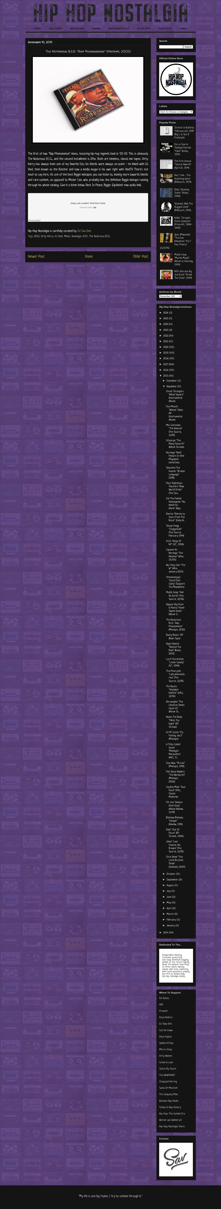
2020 (166, 347)
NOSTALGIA (77, 28)
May (169, 902)
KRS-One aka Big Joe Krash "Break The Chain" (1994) (183, 275)
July (169, 891)
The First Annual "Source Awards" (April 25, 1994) (182, 164)
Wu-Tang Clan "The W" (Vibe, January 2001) (175, 568)
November (172, 386)
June (169, 897)
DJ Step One (165, 1023)
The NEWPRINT (167, 1075)
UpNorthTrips (166, 1043)
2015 (166, 375)
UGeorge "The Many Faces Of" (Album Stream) (175, 444)
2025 (166, 318)
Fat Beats (164, 998)
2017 (166, 364)
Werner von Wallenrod (170, 1120)
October (171, 874)
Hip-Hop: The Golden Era (172, 1113)
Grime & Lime (166, 1062)
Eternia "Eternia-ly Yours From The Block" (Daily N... (175, 517)
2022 (166, 335)
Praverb (163, 1011)
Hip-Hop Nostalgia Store (172, 1126)
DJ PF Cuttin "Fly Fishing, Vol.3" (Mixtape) (174, 735)
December (172, 380)
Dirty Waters (165, 1056)
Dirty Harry (47, 236)
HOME (37, 28)
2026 (166, 312)
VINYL (183, 28)
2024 (166, 324)
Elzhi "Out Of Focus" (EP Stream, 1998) (175, 833)
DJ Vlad (59, 236)
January (171, 925)
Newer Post (36, 257)
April (169, 908)
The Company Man (168, 1094)
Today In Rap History (170, 1107)
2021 (166, 341)
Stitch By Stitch (167, 1068)
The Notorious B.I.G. (99, 236)
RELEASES (55, 28)
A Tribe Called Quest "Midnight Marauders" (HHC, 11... (173, 751)
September (173, 879)
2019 (166, 353)
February (172, 919)
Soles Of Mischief (168, 1088)
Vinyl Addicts (165, 1017)
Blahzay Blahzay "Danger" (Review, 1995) (174, 821)
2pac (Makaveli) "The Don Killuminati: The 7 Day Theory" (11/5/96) (175, 241)
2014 (166, 932)
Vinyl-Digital (165, 1036)
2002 (36, 236)
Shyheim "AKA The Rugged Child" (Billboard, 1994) (183, 207)
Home (89, 257)
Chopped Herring (168, 1081)
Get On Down (166, 1030)
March (170, 914)
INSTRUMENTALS (118, 28)
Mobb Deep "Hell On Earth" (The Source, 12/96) (175, 596)
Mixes (67, 236)
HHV (161, 1004)
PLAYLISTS (143, 28)
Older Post (140, 257)
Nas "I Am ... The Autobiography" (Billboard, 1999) (182, 178)
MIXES (96, 28)
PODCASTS (165, 28)
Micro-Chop (165, 1049)
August (170, 885)
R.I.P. (85, 236)
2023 (166, 330)
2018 (166, 358)
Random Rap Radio (169, 1101)
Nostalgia (76, 236)
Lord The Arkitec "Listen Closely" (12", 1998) (175, 662)
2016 (166, 370)
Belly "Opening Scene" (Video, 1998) (181, 193)
